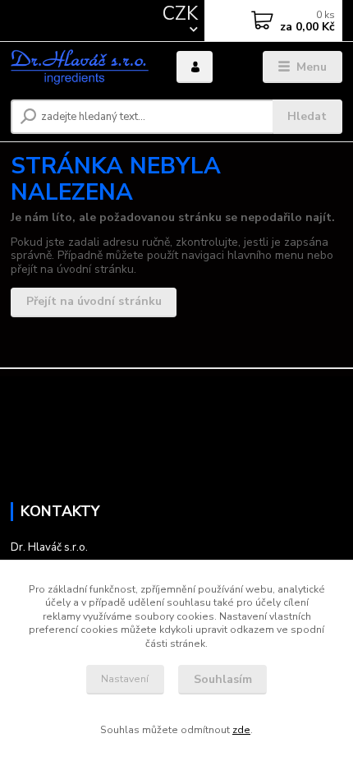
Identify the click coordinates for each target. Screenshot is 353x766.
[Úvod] (80, 67)
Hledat (307, 116)
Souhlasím (223, 679)
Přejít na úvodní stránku (94, 301)
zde (241, 729)
